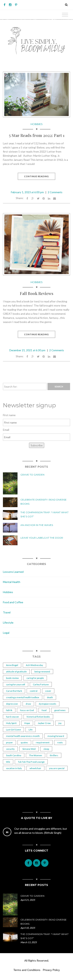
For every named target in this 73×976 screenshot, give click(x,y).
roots (60, 742)
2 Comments (55, 192)
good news (60, 710)
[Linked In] (49, 198)
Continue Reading (36, 176)
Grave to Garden (32, 474)
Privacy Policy (51, 970)
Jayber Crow (44, 723)
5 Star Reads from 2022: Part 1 (36, 135)
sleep (46, 748)
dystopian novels (47, 703)
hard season (12, 716)
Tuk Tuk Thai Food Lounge (31, 761)
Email (6, 429)
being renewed (42, 671)
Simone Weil (29, 748)
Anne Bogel (12, 665)
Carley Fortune (41, 684)
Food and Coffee (13, 602)
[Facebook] (4, 5)
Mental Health (11, 582)
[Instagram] (10, 5)
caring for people (35, 678)
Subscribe (37, 445)
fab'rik (9, 710)
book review (12, 678)
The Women (35, 755)
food (44, 710)
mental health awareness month (23, 736)
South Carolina (13, 755)
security (10, 748)
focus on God (27, 710)
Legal (6, 632)
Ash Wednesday (34, 665)
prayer (9, 742)
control (33, 690)
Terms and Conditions (26, 970)
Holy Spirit (11, 723)
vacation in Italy (14, 768)
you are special (56, 768)
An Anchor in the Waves (36, 525)
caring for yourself (15, 684)
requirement (42, 742)
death (50, 697)
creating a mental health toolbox (22, 697)
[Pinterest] (16, 5)
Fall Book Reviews (36, 293)
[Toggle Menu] (65, 14)
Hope (27, 723)
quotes (24, 742)
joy (60, 723)
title (8, 761)
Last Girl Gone (13, 729)
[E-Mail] (54, 198)
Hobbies (37, 124)
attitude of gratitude (16, 671)
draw (28, 703)
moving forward (55, 736)
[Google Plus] (32, 198)
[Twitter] (38, 198)
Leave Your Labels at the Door (41, 537)
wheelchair (35, 768)
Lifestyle (8, 622)
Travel (7, 612)
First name (9, 415)
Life (31, 729)
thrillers (54, 755)
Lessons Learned (13, 571)
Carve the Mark (14, 690)
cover (48, 690)
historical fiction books (38, 716)
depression (12, 703)
